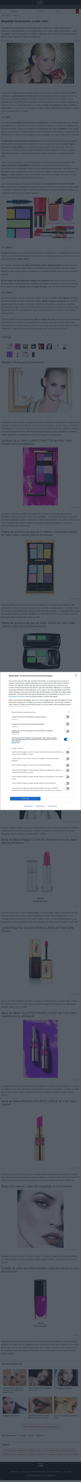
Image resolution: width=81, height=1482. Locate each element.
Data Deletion (28, 806)
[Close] (77, 676)
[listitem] (40, 712)
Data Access (40, 806)
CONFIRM (25, 798)
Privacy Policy (52, 806)
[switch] (66, 716)
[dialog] (40, 741)
